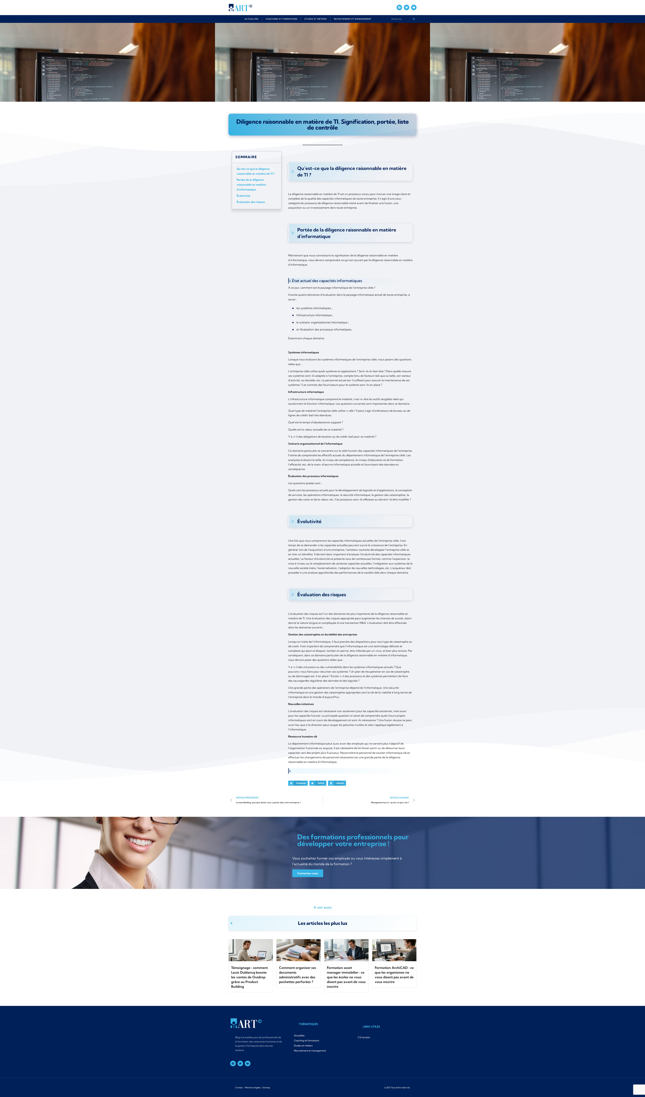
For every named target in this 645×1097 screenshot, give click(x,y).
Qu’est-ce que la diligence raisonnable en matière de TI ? (256, 171)
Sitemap (266, 1087)
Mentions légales (253, 1087)
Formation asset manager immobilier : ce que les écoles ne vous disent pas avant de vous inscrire (346, 977)
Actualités (251, 19)
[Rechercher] (414, 19)
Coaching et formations (281, 19)
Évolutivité (243, 195)
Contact (239, 1087)
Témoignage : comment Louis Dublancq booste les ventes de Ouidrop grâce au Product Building (249, 977)
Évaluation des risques (251, 202)
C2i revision (364, 1037)
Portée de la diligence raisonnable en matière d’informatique (251, 184)
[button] (298, 783)
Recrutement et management (352, 19)
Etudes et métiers (316, 19)
